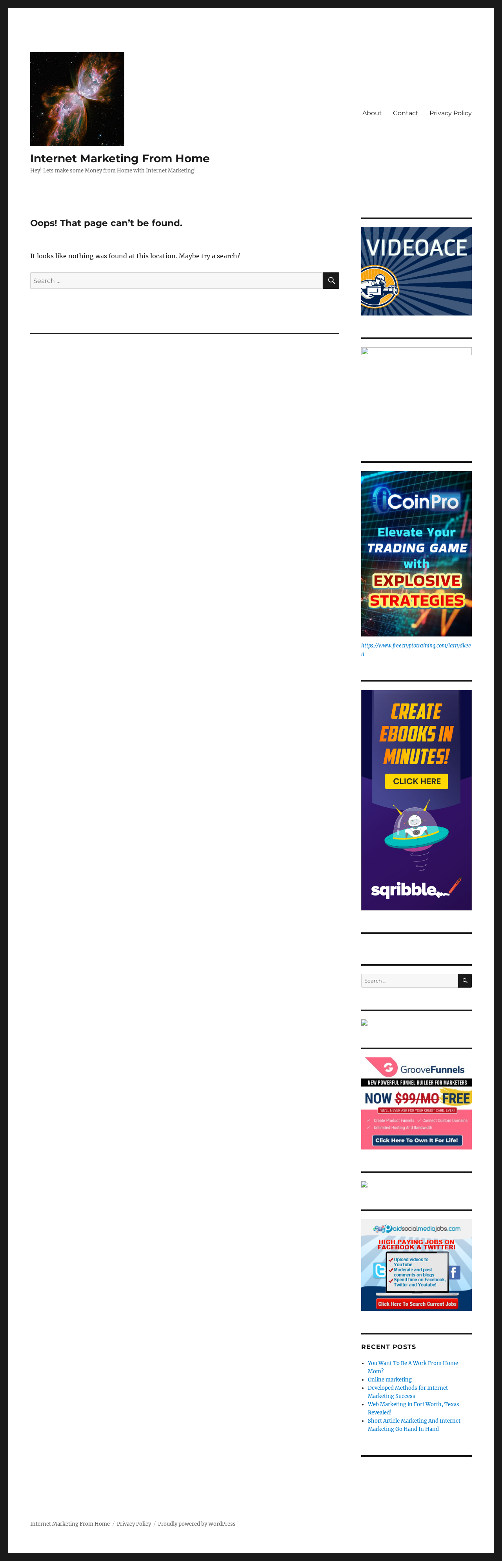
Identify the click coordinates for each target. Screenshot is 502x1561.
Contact (405, 113)
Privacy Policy (450, 113)
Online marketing (390, 1379)
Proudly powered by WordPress (197, 1524)
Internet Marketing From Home (120, 158)
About (372, 113)
